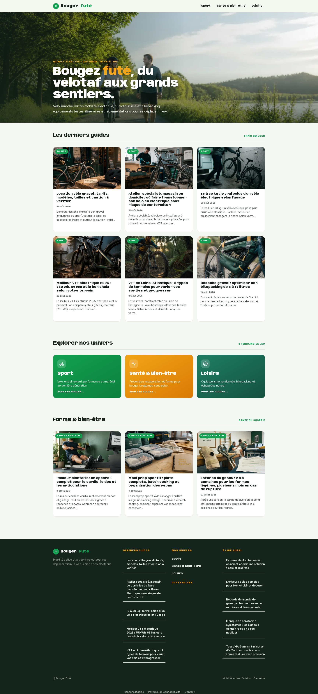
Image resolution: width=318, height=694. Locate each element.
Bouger (76, 6)
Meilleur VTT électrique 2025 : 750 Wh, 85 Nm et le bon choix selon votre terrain (146, 632)
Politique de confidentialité (164, 691)
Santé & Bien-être (231, 5)
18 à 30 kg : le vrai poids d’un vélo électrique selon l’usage (146, 613)
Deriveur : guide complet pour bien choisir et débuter (244, 583)
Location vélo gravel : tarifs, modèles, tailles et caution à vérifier (145, 564)
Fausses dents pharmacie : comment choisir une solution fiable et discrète (245, 564)
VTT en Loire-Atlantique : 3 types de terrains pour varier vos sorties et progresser (146, 654)
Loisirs (257, 5)
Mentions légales (134, 691)
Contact (190, 691)
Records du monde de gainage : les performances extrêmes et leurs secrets (244, 603)
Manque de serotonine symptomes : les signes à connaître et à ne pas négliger (242, 626)
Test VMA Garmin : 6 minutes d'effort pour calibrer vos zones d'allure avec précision (245, 650)
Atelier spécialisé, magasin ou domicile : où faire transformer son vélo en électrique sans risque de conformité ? (144, 589)
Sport (206, 5)
